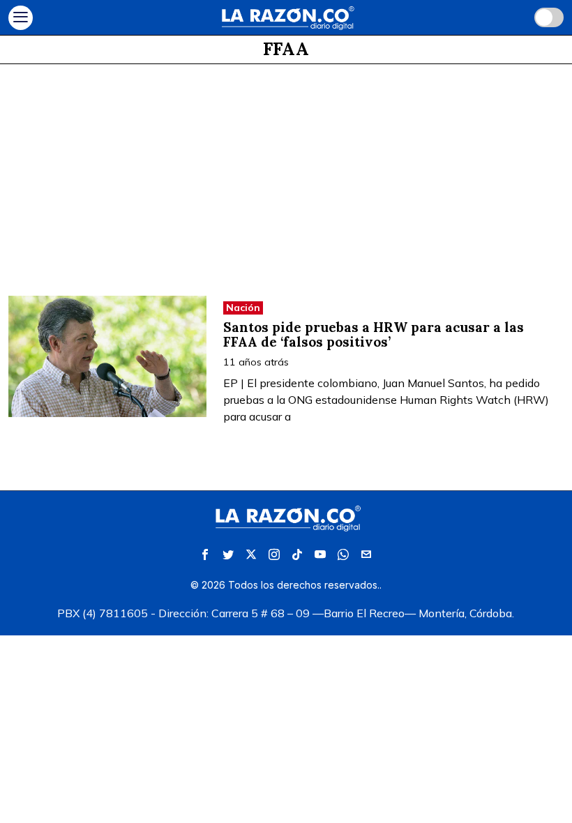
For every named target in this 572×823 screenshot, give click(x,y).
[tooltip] (205, 554)
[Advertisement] (286, 168)
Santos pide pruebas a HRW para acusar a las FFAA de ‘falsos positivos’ (373, 334)
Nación (243, 307)
